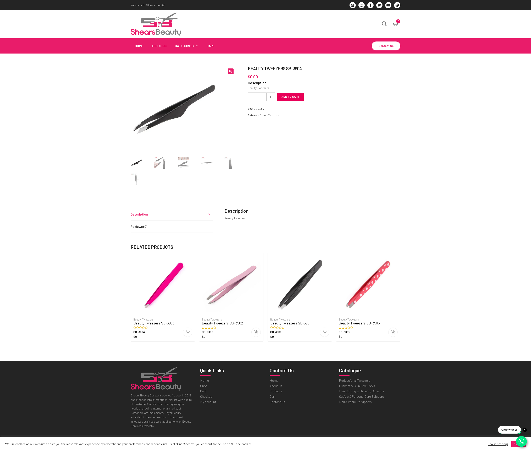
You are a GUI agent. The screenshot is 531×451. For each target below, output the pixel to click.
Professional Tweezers (354, 380)
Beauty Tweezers (269, 114)
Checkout (206, 396)
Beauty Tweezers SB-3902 (222, 323)
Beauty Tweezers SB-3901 (290, 323)
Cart (211, 46)
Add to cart (290, 96)
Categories (184, 46)
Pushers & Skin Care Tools (357, 386)
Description (139, 214)
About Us (159, 46)
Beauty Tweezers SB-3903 (153, 323)
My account (208, 402)
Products (276, 391)
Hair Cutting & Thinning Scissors (361, 391)
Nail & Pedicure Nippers (355, 402)
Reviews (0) (139, 226)
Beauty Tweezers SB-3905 (359, 323)
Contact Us (386, 46)
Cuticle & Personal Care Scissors (361, 396)
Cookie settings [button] (498, 444)
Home (139, 46)
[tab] (172, 214)
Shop (203, 386)
